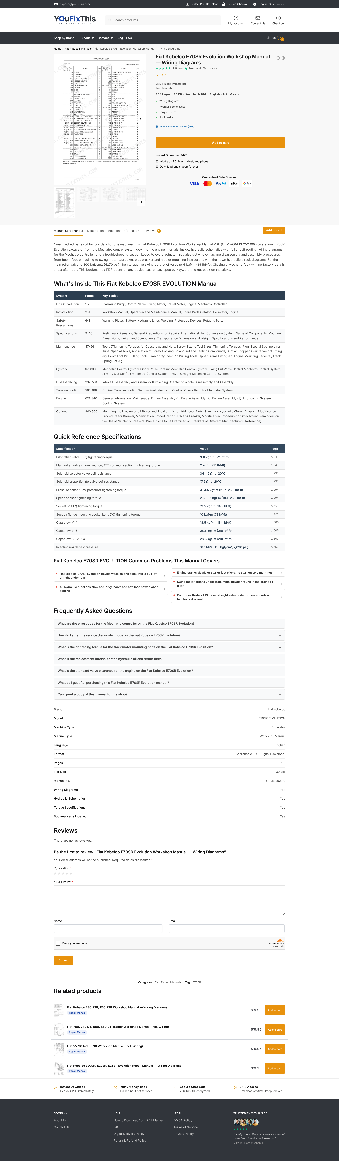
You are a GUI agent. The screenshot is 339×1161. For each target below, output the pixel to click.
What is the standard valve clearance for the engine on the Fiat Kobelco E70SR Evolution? (125, 671)
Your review (63, 882)
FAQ (116, 1127)
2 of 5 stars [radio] (59, 873)
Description (95, 231)
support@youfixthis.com (75, 4)
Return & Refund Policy (130, 1140)
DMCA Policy (183, 1120)
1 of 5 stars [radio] (55, 873)
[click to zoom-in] (100, 119)
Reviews (149, 231)
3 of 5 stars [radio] (63, 873)
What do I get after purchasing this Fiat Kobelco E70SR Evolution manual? (113, 683)
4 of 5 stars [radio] (67, 873)
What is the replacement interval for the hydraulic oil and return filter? (110, 659)
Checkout (278, 23)
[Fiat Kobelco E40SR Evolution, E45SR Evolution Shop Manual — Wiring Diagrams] (278, 58)
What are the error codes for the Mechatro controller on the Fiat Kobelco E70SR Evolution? (126, 623)
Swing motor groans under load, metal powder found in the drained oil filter (226, 583)
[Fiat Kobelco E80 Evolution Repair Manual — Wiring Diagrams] (283, 58)
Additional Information (123, 231)
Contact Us (258, 23)
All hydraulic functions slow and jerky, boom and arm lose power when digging (109, 588)
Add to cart (220, 143)
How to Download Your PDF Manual (138, 1120)
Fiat (66, 48)
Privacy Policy (184, 1134)
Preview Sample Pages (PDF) (177, 126)
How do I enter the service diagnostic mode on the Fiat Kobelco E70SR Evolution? (119, 635)
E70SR (197, 982)
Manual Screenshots (68, 231)
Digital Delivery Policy (129, 1134)
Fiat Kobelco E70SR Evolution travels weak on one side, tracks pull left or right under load (108, 575)
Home (57, 48)
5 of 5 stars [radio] (71, 873)
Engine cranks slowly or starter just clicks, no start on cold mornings (225, 572)
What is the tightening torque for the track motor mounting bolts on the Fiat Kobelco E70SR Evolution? (135, 647)
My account (236, 23)
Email (172, 921)
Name (58, 921)
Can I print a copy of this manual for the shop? (93, 694)
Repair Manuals (82, 48)
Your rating (63, 868)
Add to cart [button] (275, 1010)
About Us (60, 1120)
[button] (140, 119)
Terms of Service (186, 1127)
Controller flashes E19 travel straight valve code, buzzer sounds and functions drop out (224, 597)
